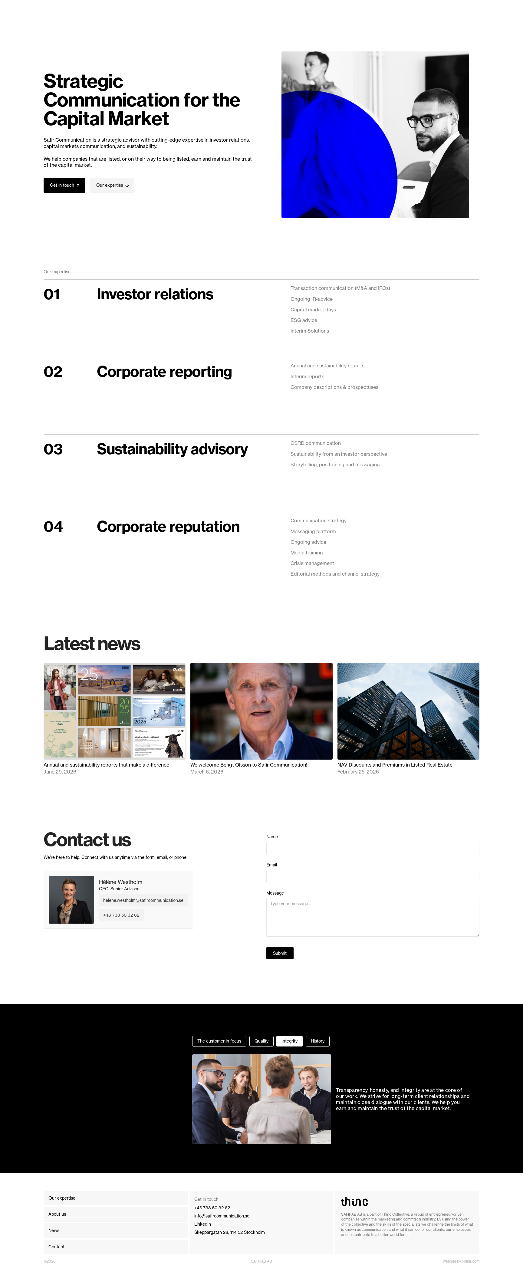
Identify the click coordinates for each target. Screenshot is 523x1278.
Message (275, 893)
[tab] (219, 1041)
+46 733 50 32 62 (121, 915)
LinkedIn (202, 1224)
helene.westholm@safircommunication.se (143, 900)
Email (271, 864)
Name (272, 836)
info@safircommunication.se (221, 1215)
